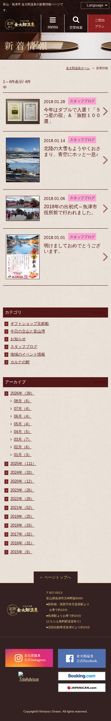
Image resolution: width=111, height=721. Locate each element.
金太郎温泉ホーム (78, 68)
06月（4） (23, 416)
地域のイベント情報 (27, 354)
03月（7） (23, 439)
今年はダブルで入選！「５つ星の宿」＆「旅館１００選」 (72, 115)
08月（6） (23, 401)
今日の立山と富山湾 (27, 331)
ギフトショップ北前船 (29, 323)
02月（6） (23, 447)
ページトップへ (57, 577)
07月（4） (23, 408)
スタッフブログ (23, 346)
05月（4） (23, 424)
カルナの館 (20, 362)
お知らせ (18, 339)
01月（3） (23, 455)
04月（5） (23, 431)
